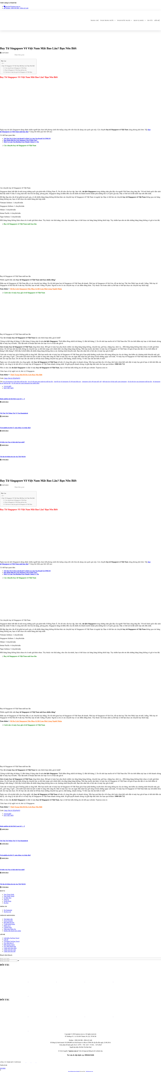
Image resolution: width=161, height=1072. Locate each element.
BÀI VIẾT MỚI (8, 388)
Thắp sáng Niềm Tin (10, 929)
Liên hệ (157, 20)
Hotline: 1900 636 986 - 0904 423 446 (16, 8)
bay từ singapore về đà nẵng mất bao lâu (15, 381)
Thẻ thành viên (8, 919)
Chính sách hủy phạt (10, 950)
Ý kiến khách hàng (9, 924)
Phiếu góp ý (7, 926)
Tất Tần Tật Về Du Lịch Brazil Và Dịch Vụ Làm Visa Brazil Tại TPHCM (27, 138)
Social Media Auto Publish (73, 1071)
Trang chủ (95, 20)
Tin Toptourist (8, 910)
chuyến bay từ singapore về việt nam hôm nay (67, 381)
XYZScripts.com (89, 1071)
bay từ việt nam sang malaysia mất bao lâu (40, 381)
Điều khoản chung (9, 945)
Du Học (6, 903)
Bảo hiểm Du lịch (9, 922)
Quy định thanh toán (10, 946)
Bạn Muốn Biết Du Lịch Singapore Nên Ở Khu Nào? (21, 140)
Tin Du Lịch (7, 912)
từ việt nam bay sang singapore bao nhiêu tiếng (25, 383)
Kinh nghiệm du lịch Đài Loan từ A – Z (12, 399)
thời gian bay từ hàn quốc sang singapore (115, 381)
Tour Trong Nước (107, 20)
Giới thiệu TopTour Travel (11, 938)
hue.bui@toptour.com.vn (12, 6)
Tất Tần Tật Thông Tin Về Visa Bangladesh (14, 413)
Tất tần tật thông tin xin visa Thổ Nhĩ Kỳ (13, 456)
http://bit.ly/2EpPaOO (12, 378)
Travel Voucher (8, 921)
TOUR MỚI (7, 386)
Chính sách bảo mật (9, 951)
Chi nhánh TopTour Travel (11, 941)
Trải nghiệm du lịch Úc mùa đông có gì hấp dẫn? (15, 428)
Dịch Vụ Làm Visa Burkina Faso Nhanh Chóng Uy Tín (21, 142)
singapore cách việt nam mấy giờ (91, 381)
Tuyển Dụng (7, 901)
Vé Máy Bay (7, 898)
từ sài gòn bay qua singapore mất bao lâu (140, 381)
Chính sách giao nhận (10, 948)
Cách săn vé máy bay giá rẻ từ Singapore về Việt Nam (18, 72)
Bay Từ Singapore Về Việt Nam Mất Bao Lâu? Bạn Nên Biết (18, 66)
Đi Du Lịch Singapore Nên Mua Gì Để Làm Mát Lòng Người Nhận (36, 289)
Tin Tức (150, 20)
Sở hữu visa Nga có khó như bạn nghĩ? (12, 442)
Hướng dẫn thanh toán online (12, 931)
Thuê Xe (6, 899)
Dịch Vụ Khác (139, 20)
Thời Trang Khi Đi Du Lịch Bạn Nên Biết (26, 375)
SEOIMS (2, 1068)
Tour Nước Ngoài (123, 20)
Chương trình (8, 927)
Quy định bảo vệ (9, 943)
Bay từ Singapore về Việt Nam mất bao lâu (16, 70)
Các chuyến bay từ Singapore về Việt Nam (15, 68)
